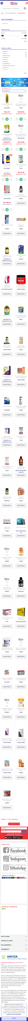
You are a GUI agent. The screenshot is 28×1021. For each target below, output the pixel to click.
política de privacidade (14, 1014)
